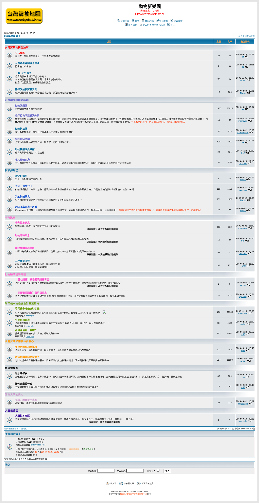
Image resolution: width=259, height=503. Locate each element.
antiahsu (243, 253)
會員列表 (149, 20)
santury (243, 361)
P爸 (243, 241)
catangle (30, 316)
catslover (243, 163)
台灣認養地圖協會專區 (27, 63)
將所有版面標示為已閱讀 (15, 428)
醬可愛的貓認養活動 (26, 89)
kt (243, 57)
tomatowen (243, 313)
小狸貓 (243, 266)
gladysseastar (38, 445)
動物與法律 (21, 128)
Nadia (243, 93)
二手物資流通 (22, 261)
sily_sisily (243, 296)
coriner (243, 285)
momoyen (242, 121)
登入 (172, 25)
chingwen (243, 190)
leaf (243, 153)
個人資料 (132, 25)
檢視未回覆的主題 (247, 36)
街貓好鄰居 (11, 170)
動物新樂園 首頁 (12, 36)
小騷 (243, 334)
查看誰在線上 (13, 434)
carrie (242, 80)
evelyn (243, 324)
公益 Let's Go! (23, 73)
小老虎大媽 (243, 404)
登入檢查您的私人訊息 (154, 25)
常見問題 (125, 20)
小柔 (243, 377)
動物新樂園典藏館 (25, 149)
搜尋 (137, 20)
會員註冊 (178, 20)
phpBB (123, 491)
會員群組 (163, 20)
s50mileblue (242, 132)
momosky (243, 421)
